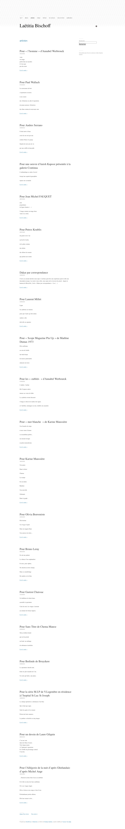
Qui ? (21, 17)
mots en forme (60, 17)
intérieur (45, 17)
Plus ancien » (34, 814)
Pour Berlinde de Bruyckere (35, 661)
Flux (69, 821)
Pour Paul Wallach (30, 82)
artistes (32, 17)
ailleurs (26, 17)
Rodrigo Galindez (48, 821)
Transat (64, 821)
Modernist (35, 821)
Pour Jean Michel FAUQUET (36, 196)
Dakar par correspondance (34, 272)
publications (69, 17)
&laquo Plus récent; (24, 814)
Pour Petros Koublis (30, 229)
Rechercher (82, 40)
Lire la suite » (23, 70)
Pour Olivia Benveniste (32, 514)
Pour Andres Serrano (31, 125)
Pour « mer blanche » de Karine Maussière (43, 422)
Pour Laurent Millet (30, 299)
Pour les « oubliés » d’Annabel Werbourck (43, 379)
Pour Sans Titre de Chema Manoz (38, 626)
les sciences (52, 17)
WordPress (28, 821)
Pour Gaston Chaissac (31, 592)
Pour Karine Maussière (32, 459)
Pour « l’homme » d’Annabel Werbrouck (42, 51)
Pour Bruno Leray (29, 549)
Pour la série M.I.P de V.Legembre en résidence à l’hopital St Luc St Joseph (45, 693)
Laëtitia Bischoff (35, 25)
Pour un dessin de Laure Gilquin (37, 734)
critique (38, 17)
